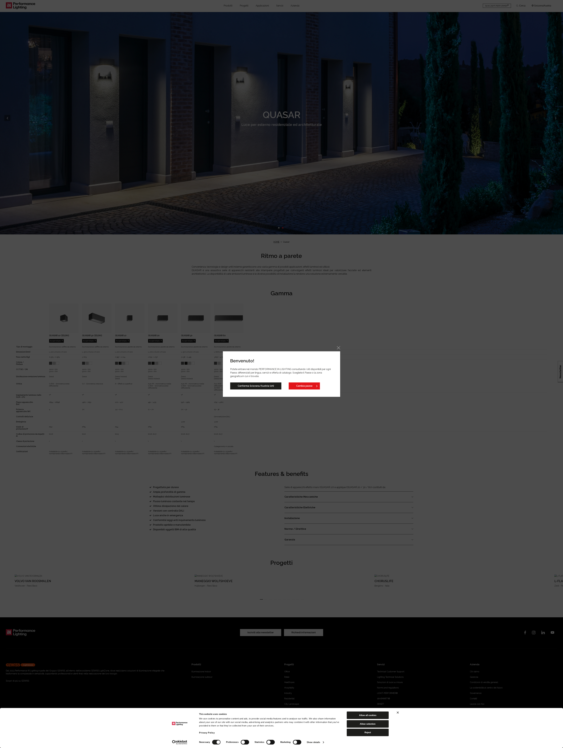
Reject (367, 732)
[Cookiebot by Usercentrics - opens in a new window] (180, 742)
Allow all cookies (367, 715)
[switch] (245, 742)
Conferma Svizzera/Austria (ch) (256, 385)
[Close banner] (398, 712)
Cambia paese (304, 385)
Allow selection (367, 724)
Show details (313, 742)
